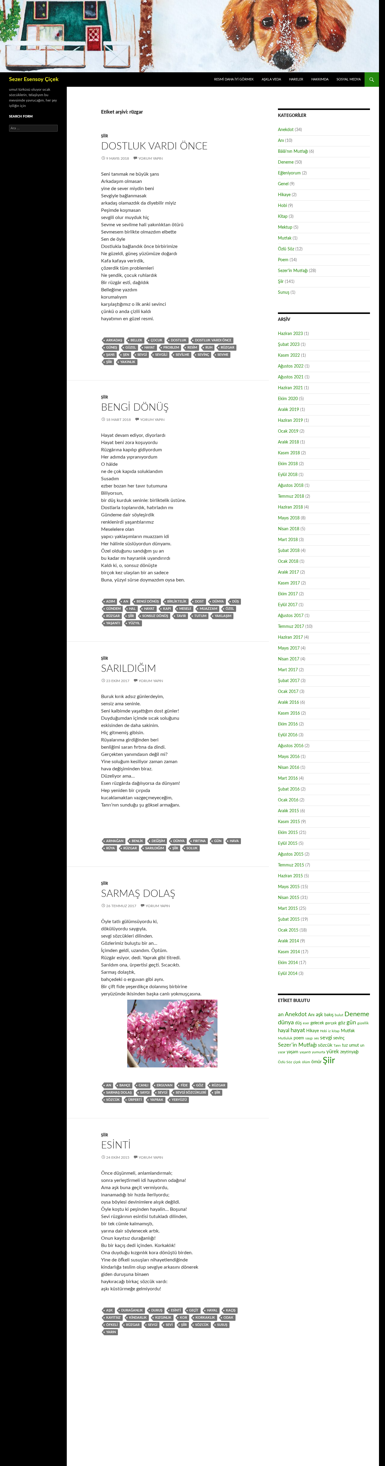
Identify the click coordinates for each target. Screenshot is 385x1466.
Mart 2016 (288, 778)
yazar (281, 1052)
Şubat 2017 (289, 681)
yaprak (156, 1099)
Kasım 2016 (289, 713)
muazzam (208, 608)
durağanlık (132, 1310)
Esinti (116, 1145)
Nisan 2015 (288, 898)
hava (234, 841)
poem (299, 1038)
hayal (212, 1310)
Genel (283, 184)
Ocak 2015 (288, 930)
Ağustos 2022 (290, 366)
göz (199, 1085)
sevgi (142, 354)
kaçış (231, 1310)
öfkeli (112, 1325)
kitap (336, 1031)
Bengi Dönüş (135, 407)
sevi (169, 1325)
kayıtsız (113, 1317)
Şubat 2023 (289, 345)
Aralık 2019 (288, 410)
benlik (137, 841)
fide (184, 1085)
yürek (332, 1051)
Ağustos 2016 (290, 746)
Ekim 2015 (288, 833)
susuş (222, 1325)
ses (316, 1038)
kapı (167, 608)
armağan (114, 841)
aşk (109, 1310)
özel (230, 608)
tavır (181, 616)
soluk (192, 848)
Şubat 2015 (289, 919)
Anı (281, 141)
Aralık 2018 (288, 442)
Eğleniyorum (289, 173)
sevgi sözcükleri (191, 1092)
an (125, 601)
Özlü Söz (286, 249)
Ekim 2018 (288, 464)
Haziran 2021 (290, 388)
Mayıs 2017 (289, 648)
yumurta (318, 1052)
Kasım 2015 (289, 822)
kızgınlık (163, 1317)
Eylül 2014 (287, 974)
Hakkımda (319, 79)
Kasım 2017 (289, 583)
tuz (345, 1045)
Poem (283, 260)
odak (228, 1317)
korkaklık (205, 1317)
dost (199, 601)
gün (217, 841)
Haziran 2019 (290, 420)
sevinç (203, 354)
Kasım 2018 (289, 453)
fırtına (199, 841)
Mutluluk (285, 1038)
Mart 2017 (288, 670)
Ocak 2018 (288, 561)
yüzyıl (134, 623)
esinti (176, 1310)
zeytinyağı (349, 1052)
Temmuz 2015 (291, 865)
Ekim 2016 (288, 724)
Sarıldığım (128, 669)
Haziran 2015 (290, 876)
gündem (113, 608)
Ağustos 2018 (290, 486)
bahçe (124, 1085)
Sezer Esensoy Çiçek (34, 79)
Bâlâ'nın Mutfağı (293, 151)
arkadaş (114, 340)
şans (110, 354)
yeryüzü (179, 1099)
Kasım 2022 (289, 355)
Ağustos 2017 (290, 616)
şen (126, 354)
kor (183, 1317)
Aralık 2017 (288, 572)
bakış (329, 1015)
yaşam (292, 1052)
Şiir (104, 136)
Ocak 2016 (288, 800)
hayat (149, 347)
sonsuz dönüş (155, 616)
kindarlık (138, 1317)
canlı (143, 1085)
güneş (111, 347)
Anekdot (286, 130)
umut (354, 1045)
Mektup (285, 227)
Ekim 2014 (288, 963)
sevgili (161, 354)
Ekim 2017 (288, 594)
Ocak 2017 (288, 692)
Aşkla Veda (271, 79)
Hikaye (284, 195)
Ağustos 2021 (290, 377)
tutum (200, 616)
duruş (156, 1310)
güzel (130, 347)
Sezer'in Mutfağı (293, 271)
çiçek (297, 1062)
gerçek (331, 1023)
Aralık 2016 (288, 702)
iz (329, 1031)
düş (235, 601)
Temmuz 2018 (291, 496)
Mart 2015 (288, 909)
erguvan (164, 1085)
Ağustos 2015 (290, 854)
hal (132, 608)
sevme (222, 354)
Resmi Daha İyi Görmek (234, 79)
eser (306, 1023)
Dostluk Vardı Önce (154, 146)
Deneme (286, 162)
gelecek (317, 1023)
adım (110, 601)
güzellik (363, 1023)
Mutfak (284, 238)
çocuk (156, 340)
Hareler (296, 79)
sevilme (182, 354)
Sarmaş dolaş (138, 894)
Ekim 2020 (288, 399)
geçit (194, 1310)
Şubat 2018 (289, 551)
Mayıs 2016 (289, 757)
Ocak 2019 (288, 431)
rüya (110, 848)
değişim (158, 841)
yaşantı (113, 623)
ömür (316, 1062)
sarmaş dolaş (119, 1092)
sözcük (113, 1099)
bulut (339, 1015)
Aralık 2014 (288, 941)
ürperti (135, 1099)
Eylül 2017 (287, 605)
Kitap (283, 217)
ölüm (306, 1062)
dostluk (178, 340)
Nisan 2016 (288, 768)
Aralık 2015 (288, 811)
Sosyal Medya (349, 79)
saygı (144, 1092)
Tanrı (337, 1045)
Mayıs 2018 (289, 518)
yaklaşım (223, 616)
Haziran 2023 (290, 334)
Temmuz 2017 (291, 627)
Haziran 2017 (290, 637)
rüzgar (227, 347)
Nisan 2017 (288, 659)
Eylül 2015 (287, 843)
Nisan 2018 (288, 529)
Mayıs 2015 (289, 887)
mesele (185, 608)
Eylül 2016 (287, 735)
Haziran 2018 (290, 507)
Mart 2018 (288, 540)
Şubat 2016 (289, 789)
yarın (111, 1332)
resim (192, 347)
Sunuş (283, 292)
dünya (218, 601)
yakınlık (127, 362)
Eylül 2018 (287, 475)
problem (171, 347)
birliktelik (176, 601)
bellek (136, 340)
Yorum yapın (150, 158)
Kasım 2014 (289, 952)
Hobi (282, 206)
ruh (208, 347)
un (362, 1045)
